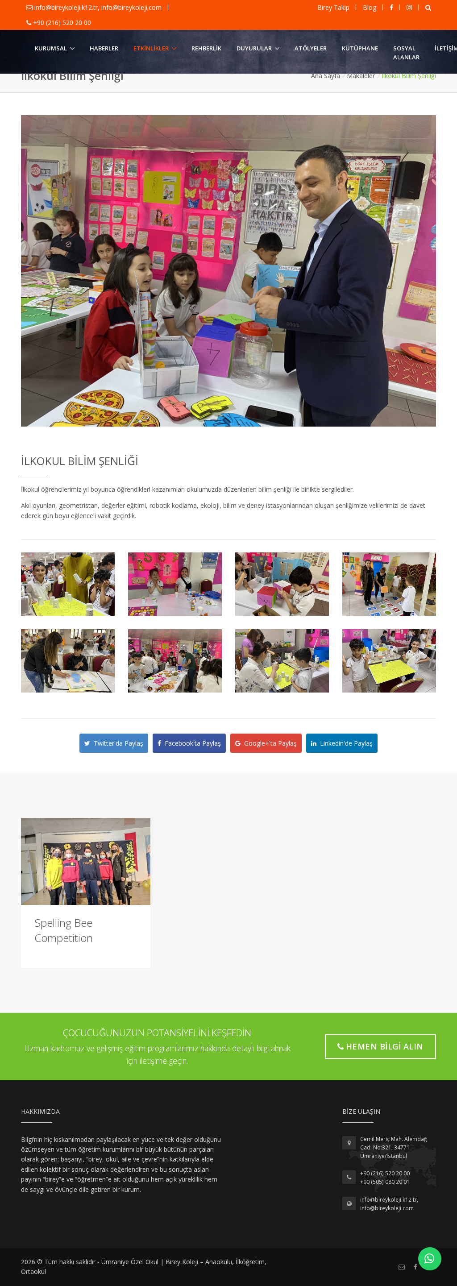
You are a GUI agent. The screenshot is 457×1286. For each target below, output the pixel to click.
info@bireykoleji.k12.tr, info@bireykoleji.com (98, 7)
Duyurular (254, 48)
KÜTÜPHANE (360, 48)
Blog (369, 7)
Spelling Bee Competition (63, 930)
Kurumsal (51, 48)
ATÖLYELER (311, 48)
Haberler (104, 48)
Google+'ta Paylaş (269, 743)
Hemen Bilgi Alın (385, 1046)
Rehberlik (206, 48)
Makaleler (361, 75)
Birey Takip (333, 7)
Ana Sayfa (325, 75)
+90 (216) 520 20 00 (61, 22)
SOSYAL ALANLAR (406, 53)
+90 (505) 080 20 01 (385, 1182)
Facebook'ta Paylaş (191, 743)
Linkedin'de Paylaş (344, 743)
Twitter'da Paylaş (116, 743)
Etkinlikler (151, 48)
